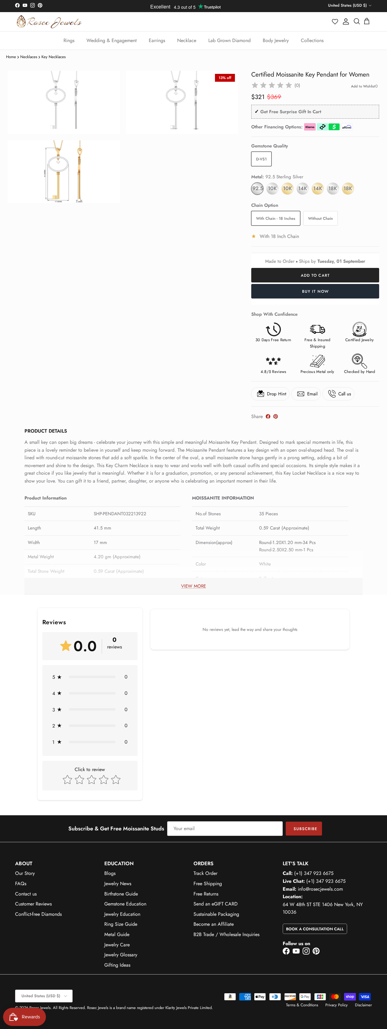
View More (193, 586)
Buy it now (315, 291)
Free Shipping (208, 883)
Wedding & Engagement (111, 40)
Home (11, 57)
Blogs (109, 873)
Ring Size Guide (120, 924)
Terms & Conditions (302, 1005)
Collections (312, 40)
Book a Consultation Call (315, 929)
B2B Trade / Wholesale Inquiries (226, 934)
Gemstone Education (125, 903)
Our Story (25, 873)
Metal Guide (116, 934)
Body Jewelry (276, 40)
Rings (68, 40)
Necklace (186, 40)
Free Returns (206, 893)
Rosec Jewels (39, 1008)
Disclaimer (363, 1005)
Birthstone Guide (121, 893)
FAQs (20, 883)
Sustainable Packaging (216, 914)
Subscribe (305, 829)
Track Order (205, 873)
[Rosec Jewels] (49, 22)
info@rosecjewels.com (320, 889)
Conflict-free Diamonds (38, 914)
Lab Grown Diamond (229, 40)
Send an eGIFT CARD (216, 903)
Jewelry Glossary (120, 954)
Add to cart (315, 275)
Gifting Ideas (117, 964)
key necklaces (53, 57)
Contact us (26, 893)
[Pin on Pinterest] (275, 416)
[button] (335, 21)
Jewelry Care (117, 944)
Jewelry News (117, 883)
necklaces (28, 57)
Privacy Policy (336, 1005)
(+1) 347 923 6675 (313, 873)
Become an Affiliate (214, 924)
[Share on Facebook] (268, 416)
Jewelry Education (122, 914)
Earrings (157, 40)
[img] (271, 85)
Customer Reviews (33, 903)
